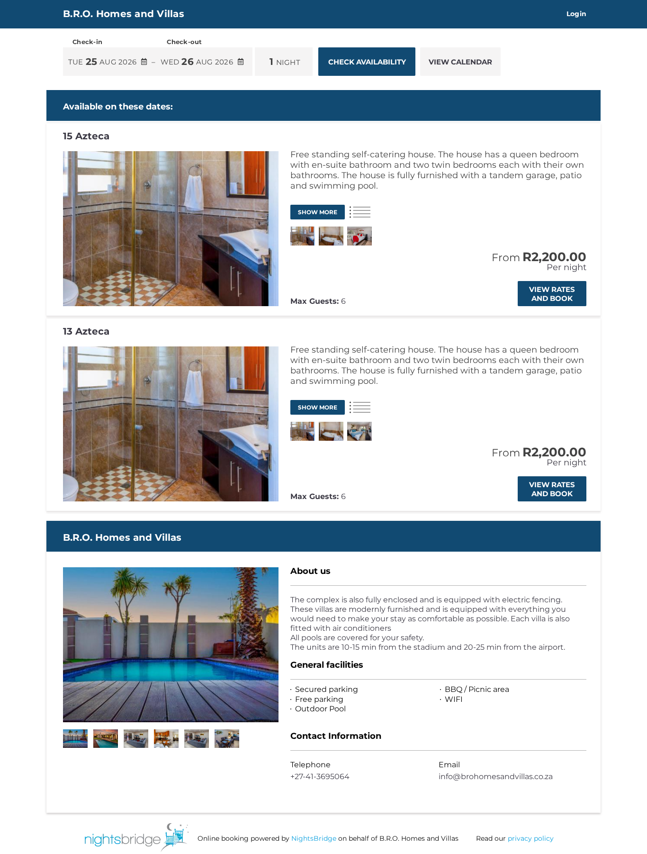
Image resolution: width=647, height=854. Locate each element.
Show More (317, 212)
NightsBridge (313, 838)
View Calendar (460, 61)
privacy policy (531, 838)
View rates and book (552, 294)
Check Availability (367, 61)
